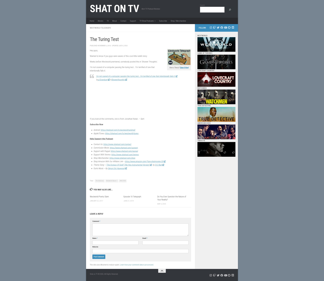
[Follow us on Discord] (232, 27)
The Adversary (100, 181)
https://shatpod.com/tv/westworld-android (118, 130)
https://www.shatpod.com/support (124, 147)
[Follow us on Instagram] (210, 27)
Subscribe (163, 21)
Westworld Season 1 (111, 181)
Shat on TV (114, 8)
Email (144, 238)
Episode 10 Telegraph (132, 196)
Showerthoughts (118, 79)
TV (108, 21)
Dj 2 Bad (158, 165)
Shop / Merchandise (178, 21)
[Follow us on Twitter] (218, 27)
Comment (96, 221)
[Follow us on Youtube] (225, 27)
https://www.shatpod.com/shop (122, 158)
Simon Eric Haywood (116, 168)
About (114, 21)
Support (133, 21)
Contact (123, 21)
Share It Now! (184, 68)
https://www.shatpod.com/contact (117, 144)
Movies (100, 21)
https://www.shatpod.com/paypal (124, 151)
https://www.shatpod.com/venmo (125, 154)
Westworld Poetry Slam (99, 196)
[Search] (230, 10)
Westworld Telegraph (100, 28)
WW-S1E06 (123, 181)
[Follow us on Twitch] (214, 27)
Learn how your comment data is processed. (137, 265)
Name (95, 238)
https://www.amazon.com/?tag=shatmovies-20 (144, 161)
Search (202, 5)
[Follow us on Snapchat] (229, 27)
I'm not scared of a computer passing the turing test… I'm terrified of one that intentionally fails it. (135, 76)
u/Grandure (102, 79)
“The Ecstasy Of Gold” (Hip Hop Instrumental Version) (128, 165)
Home (92, 21)
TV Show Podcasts (147, 21)
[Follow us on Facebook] (221, 27)
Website (95, 247)
